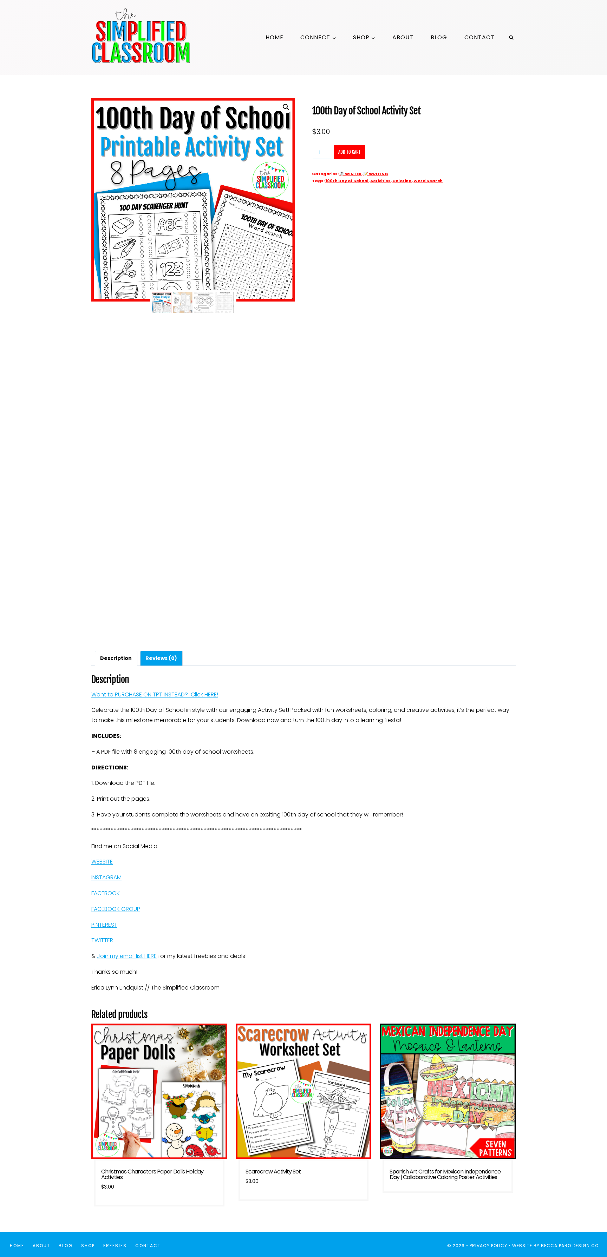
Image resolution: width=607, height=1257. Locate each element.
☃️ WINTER (350, 174)
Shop (88, 1246)
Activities (380, 181)
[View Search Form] (511, 37)
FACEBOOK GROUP (115, 909)
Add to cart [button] (303, 1205)
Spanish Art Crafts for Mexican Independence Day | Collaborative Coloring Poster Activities (445, 1174)
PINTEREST (104, 925)
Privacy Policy (488, 1246)
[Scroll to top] (588, 1228)
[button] (286, 107)
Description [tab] (116, 658)
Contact (479, 37)
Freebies (115, 1246)
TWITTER (102, 940)
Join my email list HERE (127, 956)
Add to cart (349, 152)
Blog (439, 37)
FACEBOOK (105, 893)
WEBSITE (102, 862)
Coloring (402, 181)
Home (274, 37)
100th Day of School (346, 181)
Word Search (428, 181)
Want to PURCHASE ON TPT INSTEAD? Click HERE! (154, 694)
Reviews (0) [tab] (161, 658)
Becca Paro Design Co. (571, 1246)
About (402, 37)
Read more (448, 1197)
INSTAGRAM (106, 877)
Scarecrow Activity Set (273, 1171)
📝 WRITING (375, 174)
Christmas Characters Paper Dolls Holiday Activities (152, 1174)
